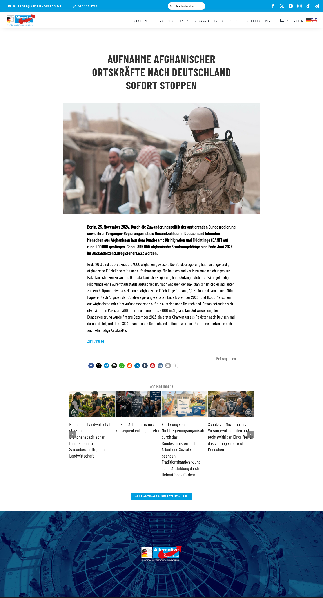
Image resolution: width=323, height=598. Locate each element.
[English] (314, 19)
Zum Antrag (95, 341)
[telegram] (317, 6)
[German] (308, 19)
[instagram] (299, 6)
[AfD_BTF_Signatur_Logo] (21, 16)
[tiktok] (308, 6)
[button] (91, 365)
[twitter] (282, 6)
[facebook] (273, 6)
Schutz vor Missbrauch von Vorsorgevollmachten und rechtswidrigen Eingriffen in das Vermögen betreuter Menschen (184, 436)
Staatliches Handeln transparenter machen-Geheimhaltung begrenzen (229, 430)
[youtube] (291, 6)
